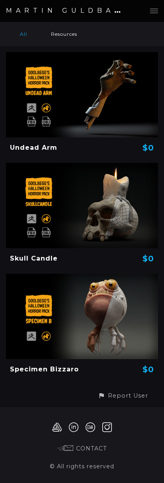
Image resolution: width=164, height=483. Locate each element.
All (23, 34)
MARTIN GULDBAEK (68, 10)
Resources (64, 34)
